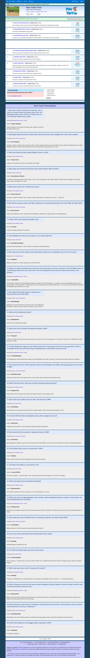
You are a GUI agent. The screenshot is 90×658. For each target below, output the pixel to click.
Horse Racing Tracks (17, 156)
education (19, 649)
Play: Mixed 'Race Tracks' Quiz (75, 19)
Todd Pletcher (51, 90)
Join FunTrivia (20, 4)
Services (31, 1)
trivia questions (34, 18)
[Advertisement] (45, 44)
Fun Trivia (12, 1)
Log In (81, 1)
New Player (75, 1)
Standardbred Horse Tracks (19, 120)
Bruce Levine (50, 91)
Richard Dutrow (51, 95)
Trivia (25, 1)
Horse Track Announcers (18, 138)
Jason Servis (50, 93)
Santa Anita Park (16, 172)
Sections (19, 1)
